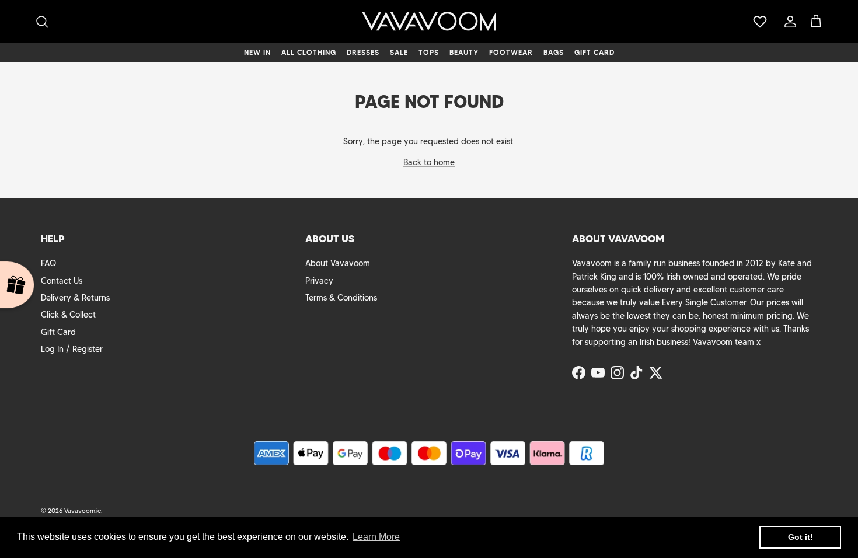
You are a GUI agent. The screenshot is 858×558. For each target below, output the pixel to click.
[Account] (788, 22)
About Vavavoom (337, 263)
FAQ (48, 263)
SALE (399, 52)
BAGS (553, 52)
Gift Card (58, 332)
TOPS (428, 52)
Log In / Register (72, 349)
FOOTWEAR (511, 52)
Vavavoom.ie (82, 511)
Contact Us (61, 280)
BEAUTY (464, 52)
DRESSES (363, 52)
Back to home (429, 162)
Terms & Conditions (341, 297)
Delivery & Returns (75, 297)
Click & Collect (68, 314)
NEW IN (257, 52)
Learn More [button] (376, 537)
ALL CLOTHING (308, 52)
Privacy (319, 280)
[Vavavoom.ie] (429, 21)
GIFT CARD (594, 52)
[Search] (42, 22)
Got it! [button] (800, 537)
